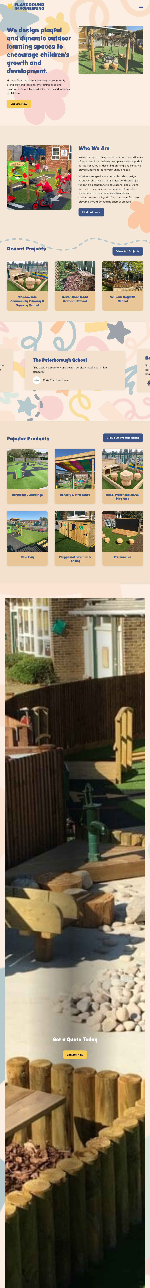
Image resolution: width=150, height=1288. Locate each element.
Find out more (91, 212)
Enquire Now (19, 104)
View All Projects (127, 251)
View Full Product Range (123, 437)
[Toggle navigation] (141, 7)
